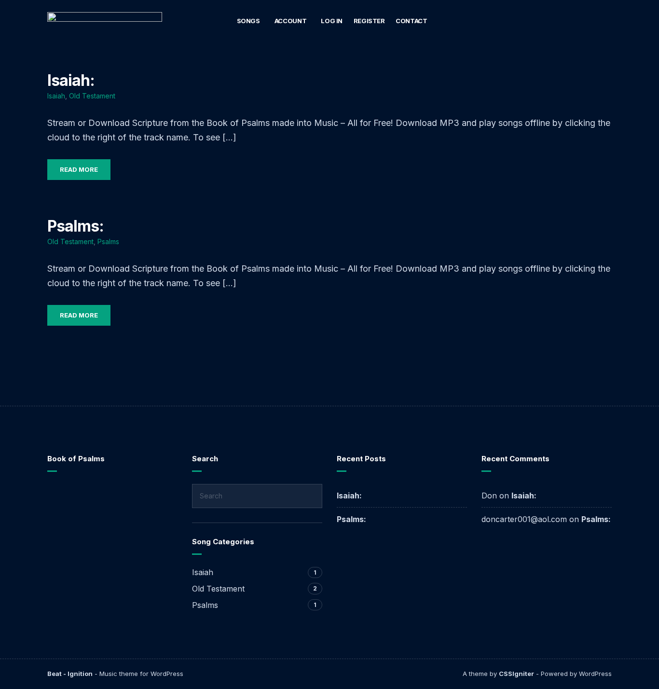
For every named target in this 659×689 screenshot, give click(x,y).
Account (290, 21)
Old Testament (92, 96)
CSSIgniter (516, 673)
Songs (248, 21)
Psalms (108, 241)
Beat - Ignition (70, 673)
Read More (79, 169)
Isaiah (56, 96)
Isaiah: (71, 80)
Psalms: (75, 226)
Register (369, 21)
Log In (332, 21)
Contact (411, 21)
